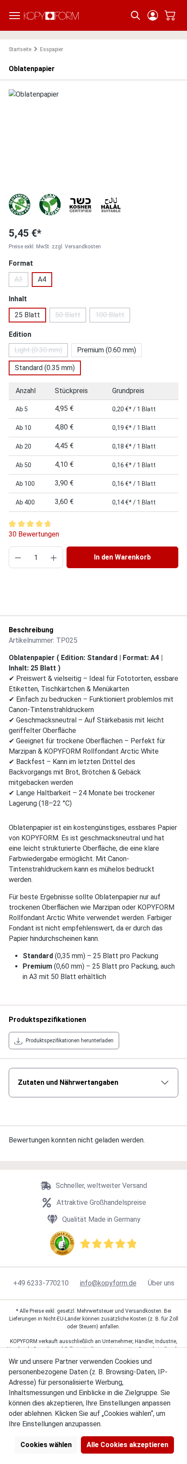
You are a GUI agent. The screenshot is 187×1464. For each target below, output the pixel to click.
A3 (21, 281)
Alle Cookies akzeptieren (127, 1445)
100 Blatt (112, 316)
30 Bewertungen (34, 534)
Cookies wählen (46, 1445)
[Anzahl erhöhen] (54, 557)
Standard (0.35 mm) (45, 368)
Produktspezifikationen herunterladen (70, 1041)
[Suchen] (135, 15)
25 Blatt (27, 315)
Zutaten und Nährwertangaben (68, 1082)
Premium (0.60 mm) (106, 350)
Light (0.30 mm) (41, 351)
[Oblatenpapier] (93, 138)
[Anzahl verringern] (18, 557)
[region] (93, 138)
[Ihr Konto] (152, 15)
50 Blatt (70, 316)
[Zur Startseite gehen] (51, 15)
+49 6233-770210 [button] (41, 1283)
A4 (42, 279)
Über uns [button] (161, 1283)
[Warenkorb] (169, 15)
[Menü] (14, 16)
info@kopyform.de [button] (108, 1283)
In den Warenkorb (122, 557)
